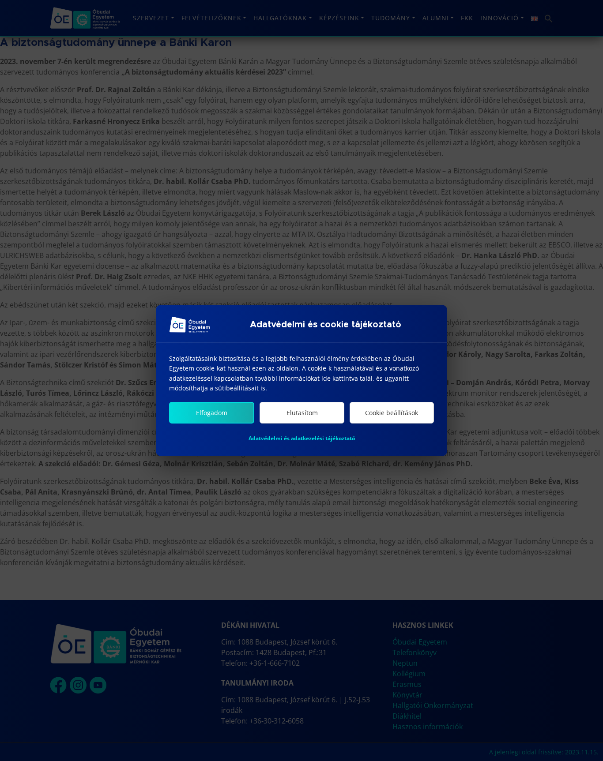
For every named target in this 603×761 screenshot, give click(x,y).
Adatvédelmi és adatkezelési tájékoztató (302, 438)
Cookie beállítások (391, 413)
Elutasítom (302, 413)
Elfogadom (211, 413)
